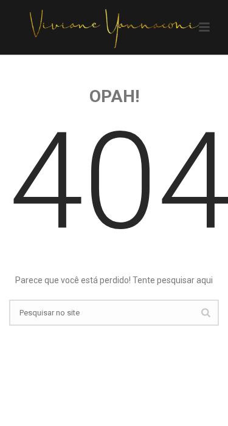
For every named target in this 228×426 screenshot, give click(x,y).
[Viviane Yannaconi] (114, 27)
